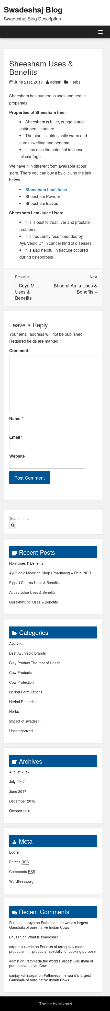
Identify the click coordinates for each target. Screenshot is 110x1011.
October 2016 (20, 810)
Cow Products (20, 672)
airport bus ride (21, 946)
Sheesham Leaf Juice (46, 189)
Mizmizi (65, 1004)
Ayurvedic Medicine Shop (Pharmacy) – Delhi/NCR (50, 572)
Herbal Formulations (25, 691)
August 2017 (19, 771)
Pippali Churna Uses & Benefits (34, 582)
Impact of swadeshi (24, 721)
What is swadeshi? (43, 936)
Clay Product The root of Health (34, 662)
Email (16, 437)
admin (55, 82)
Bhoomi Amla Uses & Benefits (75, 288)
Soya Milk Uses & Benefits (27, 291)
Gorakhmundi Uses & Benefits (33, 602)
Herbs (75, 82)
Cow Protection (21, 682)
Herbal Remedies (23, 701)
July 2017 (17, 781)
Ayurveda (17, 643)
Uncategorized (21, 730)
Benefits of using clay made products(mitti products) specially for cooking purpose (52, 949)
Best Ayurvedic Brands (27, 653)
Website (17, 456)
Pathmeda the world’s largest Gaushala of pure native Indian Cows (48, 925)
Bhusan (15, 936)
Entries (19, 861)
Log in (14, 852)
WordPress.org (21, 881)
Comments (22, 871)
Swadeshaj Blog (33, 9)
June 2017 (17, 791)
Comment (18, 350)
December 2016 (22, 801)
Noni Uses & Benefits (26, 563)
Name (16, 418)
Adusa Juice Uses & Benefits (32, 592)
